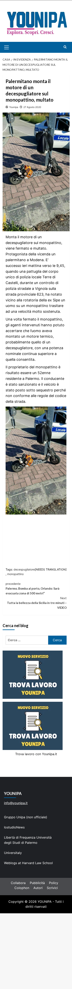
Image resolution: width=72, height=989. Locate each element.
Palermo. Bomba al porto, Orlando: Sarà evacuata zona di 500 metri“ (32, 588)
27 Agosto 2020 (32, 107)
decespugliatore (24, 569)
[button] (11, 47)
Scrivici (52, 888)
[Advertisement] (36, 951)
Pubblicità (37, 883)
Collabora (18, 883)
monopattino (15, 574)
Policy (53, 883)
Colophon (21, 888)
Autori (38, 888)
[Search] (65, 46)
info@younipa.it (16, 803)
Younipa (13, 107)
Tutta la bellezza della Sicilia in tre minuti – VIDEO (37, 602)
